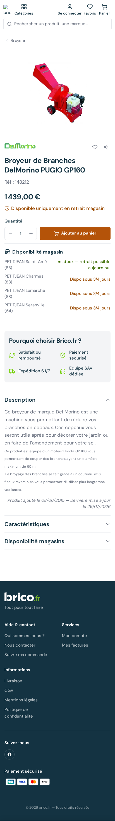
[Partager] (106, 147)
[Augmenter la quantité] (31, 233)
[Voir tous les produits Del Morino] (20, 146)
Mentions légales (21, 700)
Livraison (13, 681)
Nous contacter (19, 645)
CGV (8, 690)
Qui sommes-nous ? (24, 635)
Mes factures (75, 645)
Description (19, 399)
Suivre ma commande (25, 654)
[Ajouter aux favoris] (94, 147)
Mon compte (74, 635)
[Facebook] (9, 754)
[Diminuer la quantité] (10, 233)
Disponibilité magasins (34, 541)
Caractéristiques (26, 524)
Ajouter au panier (78, 233)
